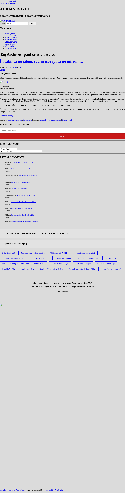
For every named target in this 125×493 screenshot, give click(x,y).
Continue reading (8, 116)
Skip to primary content (9, 1)
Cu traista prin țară (63, 258)
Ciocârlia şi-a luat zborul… (20, 182)
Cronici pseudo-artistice (13, 258)
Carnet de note (10, 48)
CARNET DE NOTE (60, 253)
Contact (13, 35)
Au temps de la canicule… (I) (20, 169)
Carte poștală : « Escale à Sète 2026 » (23, 202)
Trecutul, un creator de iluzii (81, 269)
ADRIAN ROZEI (14, 9)
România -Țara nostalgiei (51, 269)
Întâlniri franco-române (110, 269)
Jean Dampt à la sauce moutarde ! (22, 208)
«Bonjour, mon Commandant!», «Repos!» (25, 222)
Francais (110, 258)
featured (42, 120)
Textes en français (12, 39)
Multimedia (9, 46)
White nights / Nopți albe (53, 490)
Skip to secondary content (10, 3)
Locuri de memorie (60, 264)
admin (22, 67)
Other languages (11, 42)
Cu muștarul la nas (40, 258)
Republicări (8, 269)
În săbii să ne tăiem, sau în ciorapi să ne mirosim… (42, 61)
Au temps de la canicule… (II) (23, 162)
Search (2, 23)
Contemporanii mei (15, 120)
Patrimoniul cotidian (106, 264)
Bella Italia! (8, 253)
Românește (27, 120)
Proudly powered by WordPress (12, 490)
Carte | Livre (10, 44)
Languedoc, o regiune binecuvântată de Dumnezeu (23, 264)
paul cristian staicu (54, 120)
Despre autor (10, 33)
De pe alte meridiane (88, 258)
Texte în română (11, 37)
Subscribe (62, 137)
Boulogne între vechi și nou (33, 253)
